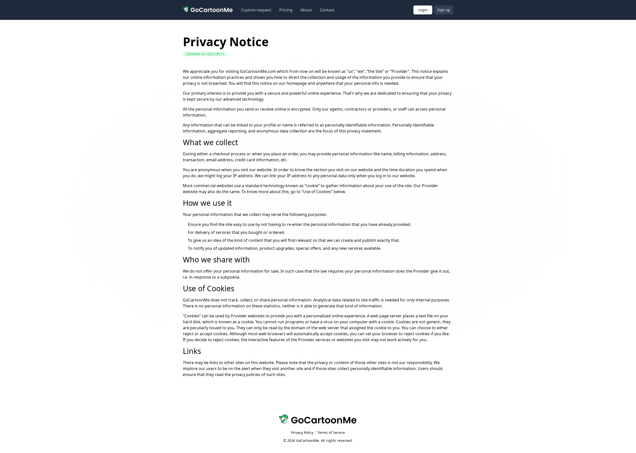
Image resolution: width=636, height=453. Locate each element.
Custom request (256, 10)
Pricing (285, 10)
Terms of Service (331, 432)
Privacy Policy (302, 432)
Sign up (443, 9)
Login (423, 9)
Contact (327, 10)
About (306, 10)
